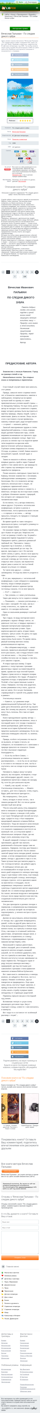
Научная (23, 1350)
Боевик (3, 1340)
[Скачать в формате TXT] (32, 156)
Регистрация (32, 2)
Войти (21, 2)
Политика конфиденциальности (27, 1388)
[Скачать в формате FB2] (17, 156)
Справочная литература (12, 1306)
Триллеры (4, 1356)
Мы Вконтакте (19, 74)
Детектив (4, 1343)
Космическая (24, 1348)
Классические (6, 1350)
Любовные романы (10, 1276)
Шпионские (5, 1358)
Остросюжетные (7, 1377)
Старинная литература (11, 1309)
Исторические (6, 1348)
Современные (6, 1379)
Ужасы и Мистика (26, 1356)
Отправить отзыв (20, 1257)
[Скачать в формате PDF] (28, 163)
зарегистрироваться (26, 1187)
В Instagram (18, 64)
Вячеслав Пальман (19, 132)
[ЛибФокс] (8, 8)
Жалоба (7, 169)
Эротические (5, 1382)
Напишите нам (17, 175)
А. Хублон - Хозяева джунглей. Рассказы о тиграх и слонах (10, 1127)
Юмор (6, 1312)
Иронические (5, 1345)
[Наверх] (34, 1408)
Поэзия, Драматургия (11, 1318)
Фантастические (7, 1374)
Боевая (22, 1340)
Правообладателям (27, 1384)
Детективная (24, 1345)
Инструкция (22, 181)
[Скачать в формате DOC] (21, 163)
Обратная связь (25, 1391)
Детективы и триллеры (11, 1279)
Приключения (8, 1291)
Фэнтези (23, 1358)
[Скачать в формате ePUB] (25, 156)
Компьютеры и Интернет (12, 1315)
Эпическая (24, 1361)
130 (24, 276)
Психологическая (26, 1353)
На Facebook (19, 55)
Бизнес (6, 1300)
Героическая (24, 1343)
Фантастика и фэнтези (11, 1272)
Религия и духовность (11, 1303)
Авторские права (20, 28)
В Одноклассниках (20, 69)
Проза (6, 1288)
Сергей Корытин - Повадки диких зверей (29, 1126)
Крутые (3, 1353)
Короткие (4, 1372)
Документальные (9, 1285)
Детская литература (10, 1294)
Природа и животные (19, 139)
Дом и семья (8, 1297)
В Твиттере (18, 60)
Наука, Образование (11, 1282)
